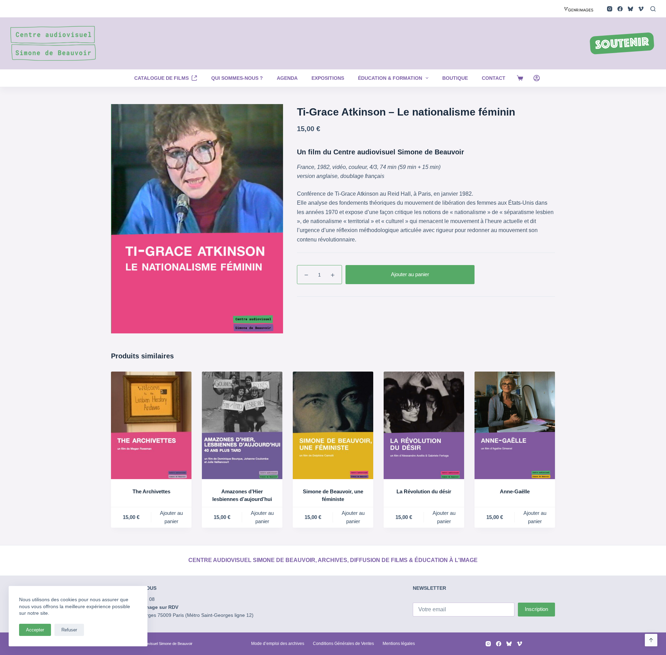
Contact (493, 78)
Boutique (455, 78)
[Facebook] (620, 8)
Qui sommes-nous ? (237, 78)
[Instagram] (609, 8)
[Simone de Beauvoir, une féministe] (333, 425)
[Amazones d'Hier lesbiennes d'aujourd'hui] (242, 425)
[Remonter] (651, 640)
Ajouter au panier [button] (171, 517)
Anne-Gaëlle (515, 491)
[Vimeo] (640, 8)
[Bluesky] (630, 8)
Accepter (35, 629)
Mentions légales (399, 643)
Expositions (327, 78)
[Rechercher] (653, 8)
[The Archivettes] (151, 425)
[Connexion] (536, 78)
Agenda (287, 78)
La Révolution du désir (423, 491)
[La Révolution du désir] (424, 425)
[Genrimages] (578, 8)
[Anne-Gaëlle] (515, 425)
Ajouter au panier (410, 274)
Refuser (69, 629)
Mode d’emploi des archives (277, 643)
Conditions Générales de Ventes (343, 643)
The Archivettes (151, 491)
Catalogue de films (161, 78)
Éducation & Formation (390, 78)
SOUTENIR (622, 44)
